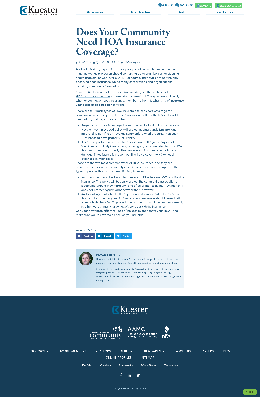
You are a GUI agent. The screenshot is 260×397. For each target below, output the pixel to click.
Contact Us (186, 5)
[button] (85, 236)
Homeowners (95, 12)
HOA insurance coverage (93, 96)
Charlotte (105, 366)
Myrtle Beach (148, 366)
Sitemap (147, 357)
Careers (207, 351)
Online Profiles (119, 357)
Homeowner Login (230, 5)
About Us (167, 5)
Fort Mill (87, 366)
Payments (205, 5)
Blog (227, 351)
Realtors (183, 12)
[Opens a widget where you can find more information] (249, 392)
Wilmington (171, 366)
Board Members (141, 12)
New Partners (225, 12)
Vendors (127, 351)
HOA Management (132, 62)
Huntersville (126, 366)
